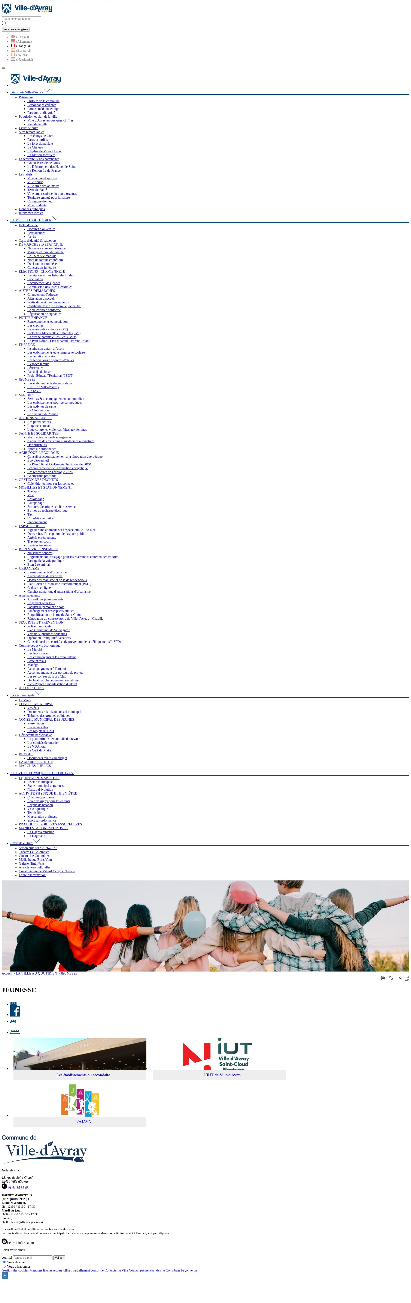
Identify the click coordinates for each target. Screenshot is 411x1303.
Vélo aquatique (37, 809)
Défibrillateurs (37, 445)
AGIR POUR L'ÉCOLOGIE (39, 452)
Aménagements (29, 595)
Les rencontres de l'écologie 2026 (50, 472)
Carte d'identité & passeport (37, 240)
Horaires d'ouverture (41, 229)
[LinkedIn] (15, 1032)
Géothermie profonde (41, 476)
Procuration (35, 279)
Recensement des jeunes (43, 283)
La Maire (25, 700)
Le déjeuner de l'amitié (42, 414)
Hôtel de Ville (28, 225)
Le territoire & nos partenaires (39, 159)
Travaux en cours (39, 541)
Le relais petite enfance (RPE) (47, 329)
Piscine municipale (40, 782)
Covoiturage (35, 499)
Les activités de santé (41, 406)
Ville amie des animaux (43, 186)
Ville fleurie (35, 182)
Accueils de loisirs (39, 371)
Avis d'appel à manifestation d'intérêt (52, 684)
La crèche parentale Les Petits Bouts (51, 337)
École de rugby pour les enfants (48, 801)
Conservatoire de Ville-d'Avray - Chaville (47, 871)
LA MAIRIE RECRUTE (36, 762)
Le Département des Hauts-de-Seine (51, 166)
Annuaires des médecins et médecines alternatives (60, 441)
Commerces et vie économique (39, 645)
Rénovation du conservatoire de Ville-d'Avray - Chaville (65, 618)
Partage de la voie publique (45, 560)
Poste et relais (36, 661)
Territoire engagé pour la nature (48, 197)
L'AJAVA (34, 391)
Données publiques (32, 209)
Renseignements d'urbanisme (47, 572)
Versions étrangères (15, 29)
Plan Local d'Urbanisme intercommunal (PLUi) (59, 584)
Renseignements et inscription (47, 321)
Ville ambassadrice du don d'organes (52, 193)
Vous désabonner (18, 1266)
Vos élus (33, 708)
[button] (399, 978)
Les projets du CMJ (40, 731)
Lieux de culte (28, 128)
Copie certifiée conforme (44, 310)
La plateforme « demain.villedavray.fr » (54, 739)
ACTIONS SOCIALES (35, 418)
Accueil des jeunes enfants (45, 599)
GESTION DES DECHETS (38, 479)
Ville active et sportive (42, 178)
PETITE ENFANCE (33, 317)
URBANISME (29, 568)
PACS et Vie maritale (41, 256)
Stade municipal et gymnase (46, 785)
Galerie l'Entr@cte (31, 863)
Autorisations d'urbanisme (45, 576)
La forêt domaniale (40, 143)
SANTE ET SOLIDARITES (39, 433)
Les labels (25, 174)
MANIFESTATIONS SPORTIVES (43, 828)
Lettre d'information (32, 875)
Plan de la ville (37, 124)
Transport (33, 491)
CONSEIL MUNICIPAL (36, 704)
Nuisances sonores (39, 553)
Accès (31, 236)
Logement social (38, 425)
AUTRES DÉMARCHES (37, 290)
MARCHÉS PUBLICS (35, 766)
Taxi (30, 514)
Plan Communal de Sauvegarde (48, 630)
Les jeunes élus (37, 727)
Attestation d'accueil (41, 298)
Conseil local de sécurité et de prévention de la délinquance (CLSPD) (74, 641)
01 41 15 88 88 (18, 1187)
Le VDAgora (36, 746)
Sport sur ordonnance (41, 449)
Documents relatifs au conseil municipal (54, 712)
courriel (7, 1257)
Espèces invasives (39, 545)
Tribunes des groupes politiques (48, 715)
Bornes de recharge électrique (47, 510)
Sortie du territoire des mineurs (48, 302)
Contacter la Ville (116, 1270)
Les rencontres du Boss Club (46, 676)
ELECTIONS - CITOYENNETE (42, 271)
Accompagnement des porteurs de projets (55, 672)
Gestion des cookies (15, 1270)
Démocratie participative (35, 735)
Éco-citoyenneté (38, 460)
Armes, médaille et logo (43, 109)
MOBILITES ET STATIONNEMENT (45, 487)
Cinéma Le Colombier (34, 856)
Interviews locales (31, 213)
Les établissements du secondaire (49, 383)
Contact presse (139, 1270)
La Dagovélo (36, 836)
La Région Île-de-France (44, 170)
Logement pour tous (41, 603)
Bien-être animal (38, 564)
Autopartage (35, 503)
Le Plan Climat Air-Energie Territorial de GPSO (59, 464)
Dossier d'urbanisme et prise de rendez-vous (57, 580)
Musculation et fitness (42, 816)
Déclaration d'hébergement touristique (53, 680)
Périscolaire (35, 368)
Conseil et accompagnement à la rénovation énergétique (65, 456)
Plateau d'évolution (40, 789)
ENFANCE (27, 344)
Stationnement (37, 522)
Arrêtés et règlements (41, 537)
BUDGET (26, 754)
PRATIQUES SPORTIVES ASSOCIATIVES (50, 824)
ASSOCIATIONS (31, 688)
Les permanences (39, 422)
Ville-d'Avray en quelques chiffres (50, 120)
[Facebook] (15, 1015)
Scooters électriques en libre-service (51, 506)
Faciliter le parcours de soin (45, 607)
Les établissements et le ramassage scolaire (56, 352)
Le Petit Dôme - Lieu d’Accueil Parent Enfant (58, 341)
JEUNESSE (27, 379)
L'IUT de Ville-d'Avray (43, 387)
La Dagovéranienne (40, 832)
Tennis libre (35, 812)
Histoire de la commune (43, 101)
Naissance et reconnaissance (46, 248)
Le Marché (34, 649)
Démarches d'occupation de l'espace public (56, 533)
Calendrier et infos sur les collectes (50, 483)
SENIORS (26, 395)
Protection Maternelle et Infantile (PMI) (53, 333)
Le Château (35, 147)
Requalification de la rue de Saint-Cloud (54, 614)
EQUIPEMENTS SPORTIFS (39, 778)
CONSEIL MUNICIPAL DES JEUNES (46, 719)
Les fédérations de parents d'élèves (50, 360)
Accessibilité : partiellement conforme (78, 1270)
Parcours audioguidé (41, 112)
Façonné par (189, 1270)
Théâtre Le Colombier (34, 852)
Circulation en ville (40, 518)
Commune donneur (40, 201)
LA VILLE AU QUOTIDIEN (36, 973)
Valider (59, 1257)
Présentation (35, 723)
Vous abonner (16, 1262)
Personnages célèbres (41, 105)
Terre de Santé (37, 190)
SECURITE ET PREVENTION (41, 622)
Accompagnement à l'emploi (46, 668)
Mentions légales (41, 1270)
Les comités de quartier (43, 742)
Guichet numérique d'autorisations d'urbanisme (59, 591)
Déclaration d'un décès (42, 263)
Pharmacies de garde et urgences (49, 437)
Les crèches (35, 325)
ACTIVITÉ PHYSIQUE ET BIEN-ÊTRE (48, 793)
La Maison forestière (41, 155)
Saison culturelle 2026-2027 (38, 848)
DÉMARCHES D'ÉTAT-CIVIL (41, 244)
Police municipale (39, 626)
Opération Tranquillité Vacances (49, 638)
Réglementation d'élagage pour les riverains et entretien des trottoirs (72, 557)
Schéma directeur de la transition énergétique (57, 468)
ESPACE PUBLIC (32, 526)
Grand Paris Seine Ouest (44, 163)
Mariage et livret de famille (45, 252)
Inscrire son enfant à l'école (45, 348)
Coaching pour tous (40, 797)
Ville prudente (36, 205)
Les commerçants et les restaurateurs (51, 657)
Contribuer (173, 1270)
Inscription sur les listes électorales (50, 275)
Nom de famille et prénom (45, 260)
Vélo (30, 495)
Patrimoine (26, 97)
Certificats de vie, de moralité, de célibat (54, 306)
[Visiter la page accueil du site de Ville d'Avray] (27, 14)
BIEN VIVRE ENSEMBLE (38, 549)
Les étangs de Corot (40, 136)
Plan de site (157, 1270)
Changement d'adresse (42, 294)
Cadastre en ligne (39, 587)
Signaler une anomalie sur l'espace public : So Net (61, 530)
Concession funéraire (41, 267)
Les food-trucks (38, 653)
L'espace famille (38, 364)
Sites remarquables (31, 132)
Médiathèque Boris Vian (35, 859)
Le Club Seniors (38, 410)
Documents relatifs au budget (47, 758)
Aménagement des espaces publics (50, 611)
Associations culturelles (35, 867)
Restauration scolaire (41, 356)
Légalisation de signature (44, 314)
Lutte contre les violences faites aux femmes (57, 429)
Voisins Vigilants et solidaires (47, 634)
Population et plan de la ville (38, 116)
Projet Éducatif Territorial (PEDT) (50, 375)
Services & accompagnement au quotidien (55, 398)
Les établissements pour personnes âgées (54, 402)
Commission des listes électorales (49, 287)
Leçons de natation (40, 805)
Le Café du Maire (39, 750)
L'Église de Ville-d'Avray (44, 151)
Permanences (36, 233)
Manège (32, 665)
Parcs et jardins (37, 139)
